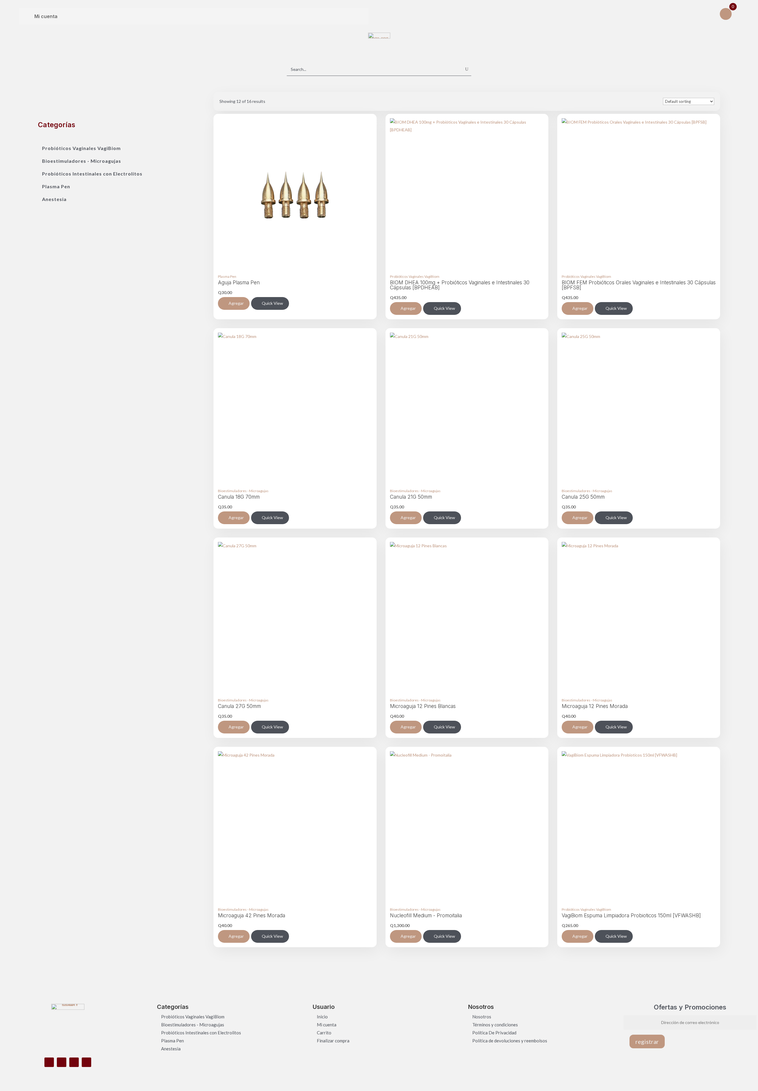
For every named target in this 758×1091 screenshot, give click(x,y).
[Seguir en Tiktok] (74, 1062)
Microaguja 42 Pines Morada (251, 915)
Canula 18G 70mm (239, 497)
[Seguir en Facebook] (49, 1062)
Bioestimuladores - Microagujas (81, 161)
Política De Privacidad (494, 1032)
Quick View (272, 303)
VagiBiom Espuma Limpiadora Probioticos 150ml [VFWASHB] (631, 915)
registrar (647, 1041)
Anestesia (54, 199)
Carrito (324, 1032)
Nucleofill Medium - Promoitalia (426, 915)
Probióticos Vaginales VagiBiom (81, 148)
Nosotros (481, 1016)
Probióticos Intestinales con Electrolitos (92, 173)
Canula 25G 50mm (583, 497)
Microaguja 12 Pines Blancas (423, 706)
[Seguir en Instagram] (61, 1062)
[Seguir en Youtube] (86, 1062)
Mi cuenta (326, 1024)
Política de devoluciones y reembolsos (509, 1040)
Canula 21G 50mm (411, 497)
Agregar (236, 303)
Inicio (322, 1016)
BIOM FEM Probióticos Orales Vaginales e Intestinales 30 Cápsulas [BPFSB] (639, 285)
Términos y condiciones (495, 1024)
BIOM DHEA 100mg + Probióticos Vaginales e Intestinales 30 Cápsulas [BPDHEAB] (459, 285)
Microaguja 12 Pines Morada (595, 706)
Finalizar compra (333, 1040)
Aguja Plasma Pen (239, 282)
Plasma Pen (56, 186)
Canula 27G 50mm (239, 706)
